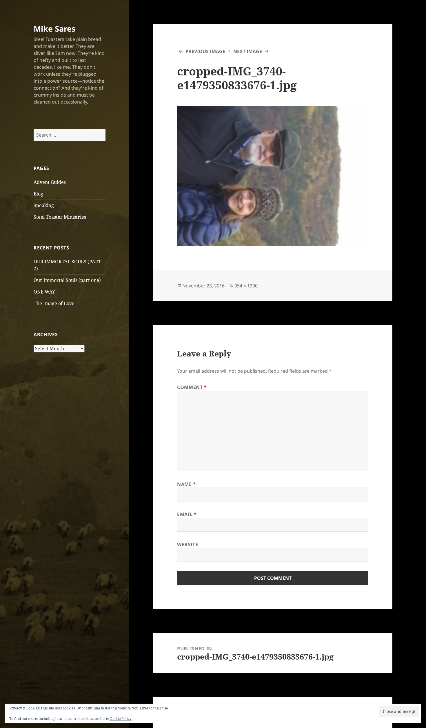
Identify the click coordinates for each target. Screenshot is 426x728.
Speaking (44, 205)
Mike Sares (54, 28)
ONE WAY (44, 292)
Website (187, 544)
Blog (38, 194)
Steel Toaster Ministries (60, 217)
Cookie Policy (121, 718)
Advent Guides (50, 182)
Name (186, 484)
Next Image (247, 51)
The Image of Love (54, 303)
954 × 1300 (246, 285)
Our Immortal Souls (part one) (67, 280)
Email (186, 514)
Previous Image (205, 51)
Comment (192, 387)
